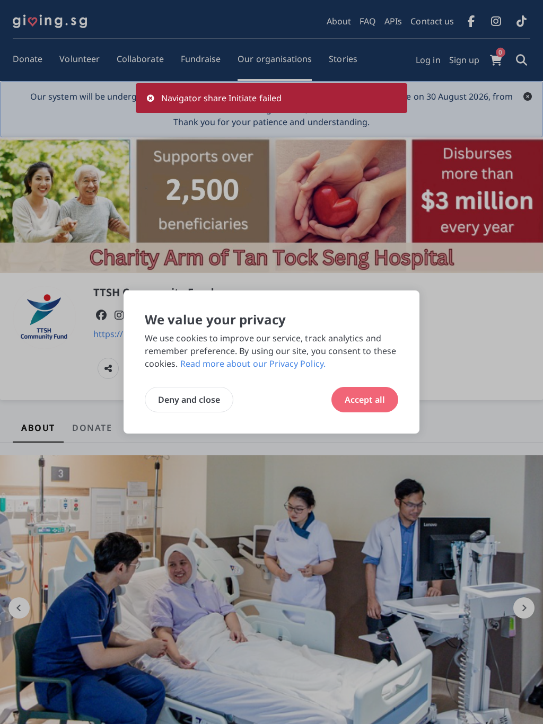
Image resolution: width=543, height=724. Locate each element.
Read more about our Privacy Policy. (253, 363)
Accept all (365, 399)
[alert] (271, 98)
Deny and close (189, 399)
